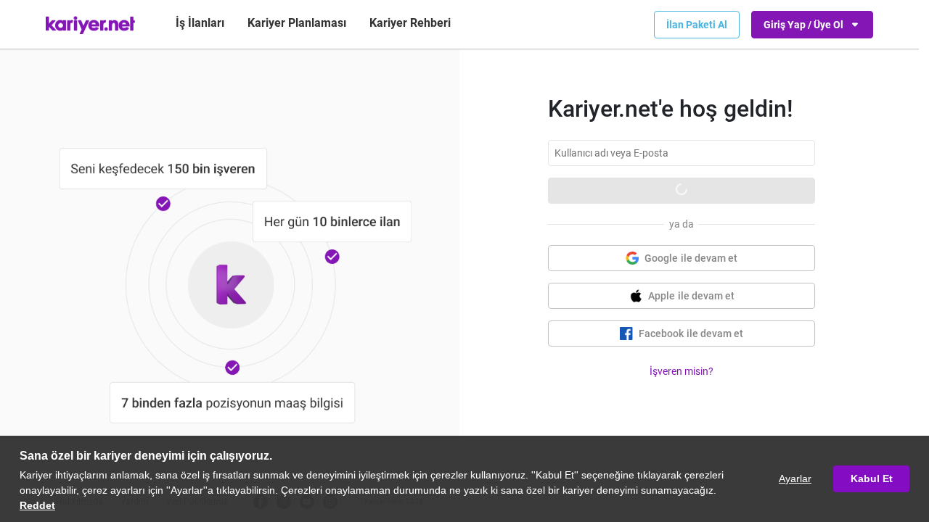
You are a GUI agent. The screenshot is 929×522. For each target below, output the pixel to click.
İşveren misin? (681, 371)
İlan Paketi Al (696, 24)
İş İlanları (200, 23)
